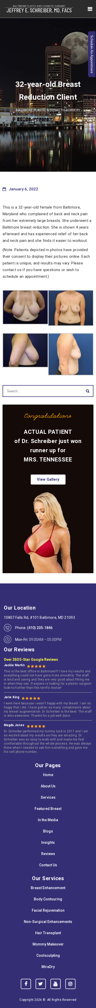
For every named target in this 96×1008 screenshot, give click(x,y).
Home (48, 775)
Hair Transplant (48, 933)
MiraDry (48, 967)
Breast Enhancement (48, 888)
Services (48, 797)
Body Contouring (48, 899)
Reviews (48, 854)
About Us (48, 786)
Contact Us (48, 865)
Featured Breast (48, 809)
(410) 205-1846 (39, 628)
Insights (48, 842)
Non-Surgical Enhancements (48, 922)
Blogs (48, 831)
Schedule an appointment (92, 54)
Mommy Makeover (48, 944)
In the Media (48, 820)
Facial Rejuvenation (48, 910)
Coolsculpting (48, 955)
